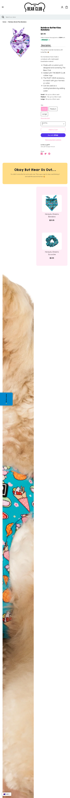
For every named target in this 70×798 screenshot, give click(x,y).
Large (44, 114)
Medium (53, 109)
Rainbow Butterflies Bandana (17, 22)
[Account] (62, 7)
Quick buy (52, 209)
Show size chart (45, 118)
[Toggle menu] (6, 7)
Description (46, 45)
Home (4, 22)
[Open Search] (3, 17)
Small (44, 109)
